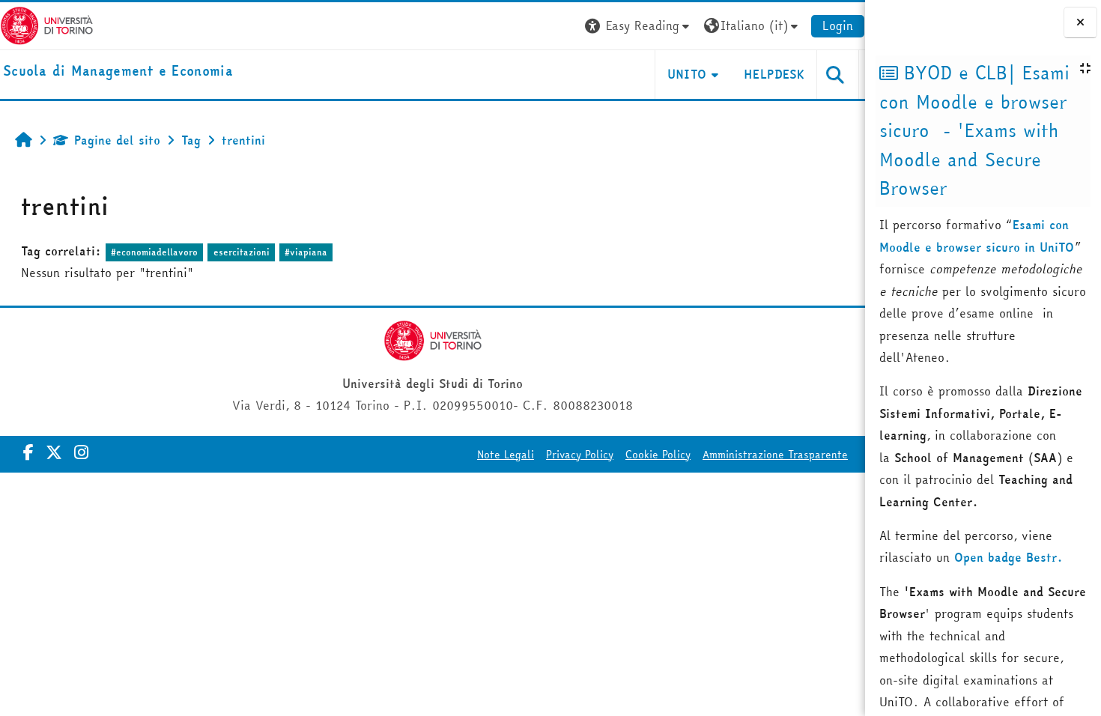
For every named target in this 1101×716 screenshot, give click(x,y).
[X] (54, 452)
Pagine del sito (117, 140)
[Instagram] (81, 452)
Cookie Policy (658, 454)
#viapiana (306, 252)
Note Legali (505, 454)
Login (837, 25)
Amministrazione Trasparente (775, 454)
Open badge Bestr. (1008, 557)
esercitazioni (241, 252)
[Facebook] (28, 452)
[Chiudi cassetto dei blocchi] (1080, 22)
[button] (639, 25)
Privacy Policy (579, 454)
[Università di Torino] (47, 24)
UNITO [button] (687, 74)
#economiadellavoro (154, 252)
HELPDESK (774, 74)
